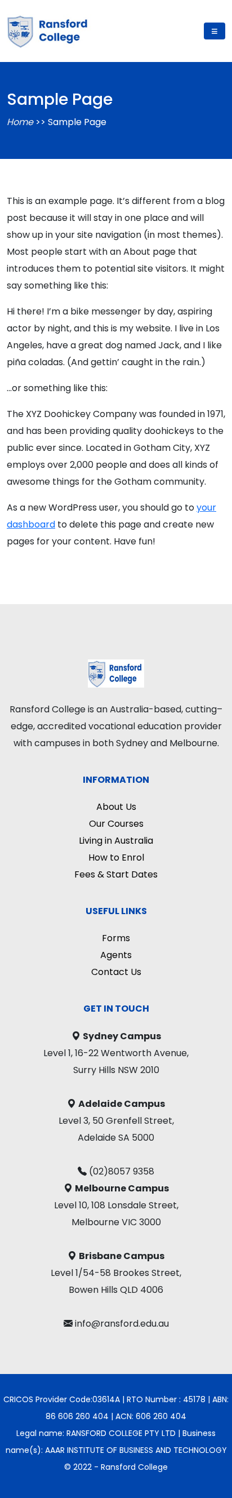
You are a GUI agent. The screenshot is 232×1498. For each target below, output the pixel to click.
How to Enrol (116, 857)
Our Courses (116, 823)
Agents (116, 955)
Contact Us (116, 971)
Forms (116, 938)
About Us (116, 806)
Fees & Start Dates (116, 874)
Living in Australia (116, 840)
